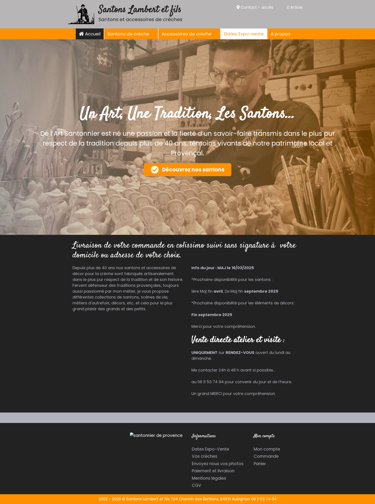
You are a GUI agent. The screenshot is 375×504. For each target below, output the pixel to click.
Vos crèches (204, 456)
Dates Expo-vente (244, 34)
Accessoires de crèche (186, 34)
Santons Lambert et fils (140, 10)
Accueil (92, 34)
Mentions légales (209, 478)
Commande (266, 456)
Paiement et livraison (213, 471)
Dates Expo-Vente (210, 449)
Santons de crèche (128, 34)
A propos (280, 34)
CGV (196, 485)
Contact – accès (256, 7)
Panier (260, 464)
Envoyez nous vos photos (217, 464)
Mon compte (267, 449)
